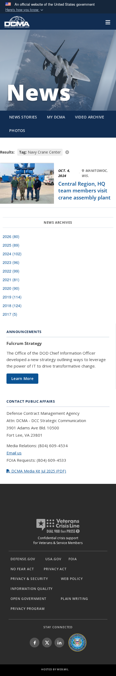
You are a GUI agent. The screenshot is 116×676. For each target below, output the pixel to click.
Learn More (22, 378)
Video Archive (89, 117)
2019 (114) (12, 297)
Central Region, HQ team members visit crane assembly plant (84, 190)
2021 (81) (11, 279)
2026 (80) (11, 236)
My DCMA (56, 117)
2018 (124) (12, 305)
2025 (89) (11, 245)
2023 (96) (11, 262)
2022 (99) (11, 271)
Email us (14, 453)
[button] (24, 10)
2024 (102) (12, 253)
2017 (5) (10, 314)
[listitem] (34, 642)
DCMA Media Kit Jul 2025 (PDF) (38, 471)
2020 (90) (11, 288)
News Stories (23, 117)
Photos (17, 130)
